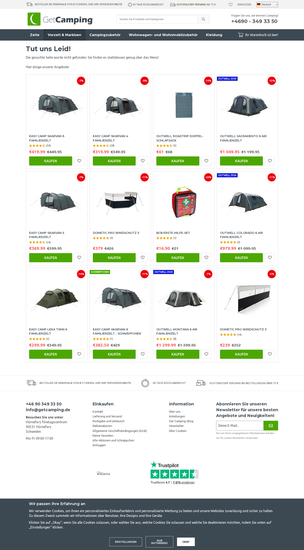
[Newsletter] (270, 425)
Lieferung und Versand (107, 416)
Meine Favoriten (102, 435)
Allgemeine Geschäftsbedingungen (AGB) (119, 431)
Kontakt (97, 411)
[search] (203, 19)
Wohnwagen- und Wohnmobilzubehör (163, 35)
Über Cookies (178, 431)
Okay (185, 541)
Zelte (34, 35)
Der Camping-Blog (181, 421)
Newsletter (176, 426)
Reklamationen (102, 426)
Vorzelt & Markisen (64, 35)
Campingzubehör (105, 35)
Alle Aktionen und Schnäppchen (113, 440)
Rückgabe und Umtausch (108, 421)
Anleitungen (177, 416)
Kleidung (214, 35)
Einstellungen (125, 541)
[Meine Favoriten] (230, 4)
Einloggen (244, 4)
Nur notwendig (159, 542)
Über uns (175, 411)
